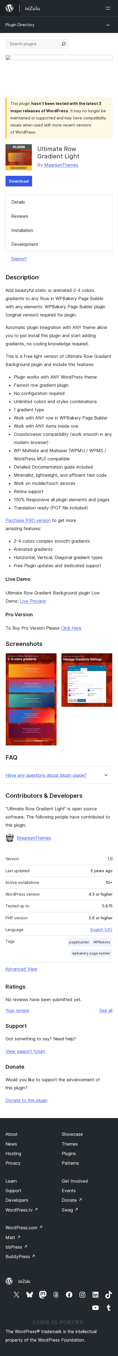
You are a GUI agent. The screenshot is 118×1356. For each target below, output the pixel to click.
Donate (72, 1200)
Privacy (13, 1163)
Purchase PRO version (28, 520)
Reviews (19, 216)
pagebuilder (79, 942)
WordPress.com (24, 1227)
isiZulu (24, 1281)
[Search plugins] (63, 43)
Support (19, 258)
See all (106, 1010)
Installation (22, 230)
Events (69, 1190)
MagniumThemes (61, 165)
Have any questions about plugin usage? (46, 775)
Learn (11, 1181)
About (11, 1134)
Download (19, 181)
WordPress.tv (21, 1210)
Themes (70, 1144)
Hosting (13, 1153)
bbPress (16, 1247)
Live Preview (33, 601)
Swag (70, 1210)
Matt (13, 1237)
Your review (17, 1010)
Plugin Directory (20, 24)
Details (18, 202)
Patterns (70, 1163)
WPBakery (102, 942)
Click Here (71, 628)
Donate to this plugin (26, 1100)
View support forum (25, 1051)
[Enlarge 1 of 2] (49, 660)
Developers (16, 1200)
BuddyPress (20, 1256)
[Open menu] (109, 8)
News (11, 1144)
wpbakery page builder (91, 953)
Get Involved (75, 1181)
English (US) (102, 929)
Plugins (69, 1153)
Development (24, 244)
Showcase (72, 1134)
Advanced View (21, 969)
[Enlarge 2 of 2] (105, 660)
